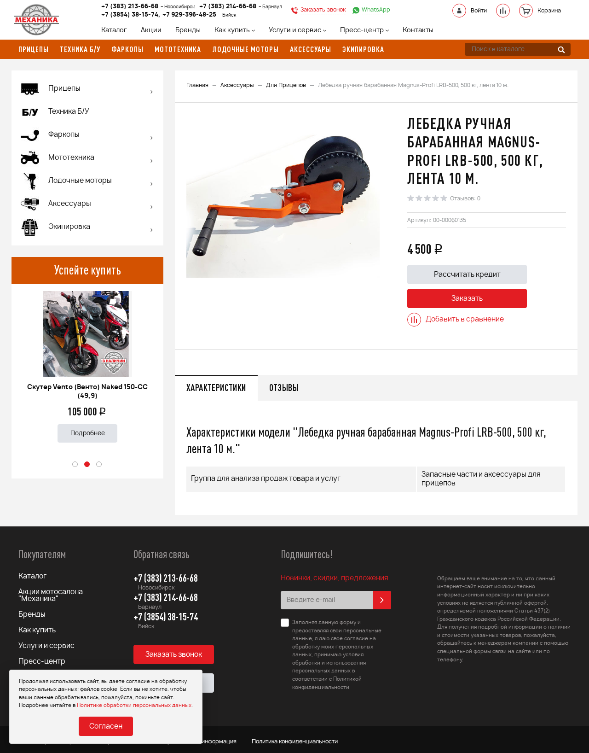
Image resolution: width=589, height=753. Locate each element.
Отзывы (284, 387)
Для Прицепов (286, 85)
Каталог (114, 30)
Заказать (467, 298)
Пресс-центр (362, 30)
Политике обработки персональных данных (134, 705)
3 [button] (99, 464)
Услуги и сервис (295, 30)
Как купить (232, 30)
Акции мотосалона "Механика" (50, 595)
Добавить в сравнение (465, 319)
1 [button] (75, 464)
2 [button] (87, 464)
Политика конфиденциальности (295, 741)
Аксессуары (237, 85)
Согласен (105, 726)
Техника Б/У (68, 111)
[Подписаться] (382, 600)
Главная (197, 85)
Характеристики (216, 387)
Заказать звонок (173, 654)
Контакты (418, 30)
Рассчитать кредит (467, 274)
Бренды (188, 30)
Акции (151, 30)
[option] (87, 363)
